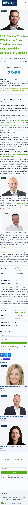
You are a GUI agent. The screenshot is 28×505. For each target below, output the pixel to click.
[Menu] (25, 3)
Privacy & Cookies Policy (14, 497)
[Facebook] (2, 493)
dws (4, 359)
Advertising (4, 497)
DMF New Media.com (17, 499)
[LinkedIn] (6, 493)
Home (1, 57)
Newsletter (8, 499)
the (11, 346)
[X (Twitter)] (4, 493)
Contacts (24, 497)
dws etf (8, 359)
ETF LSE (5, 57)
